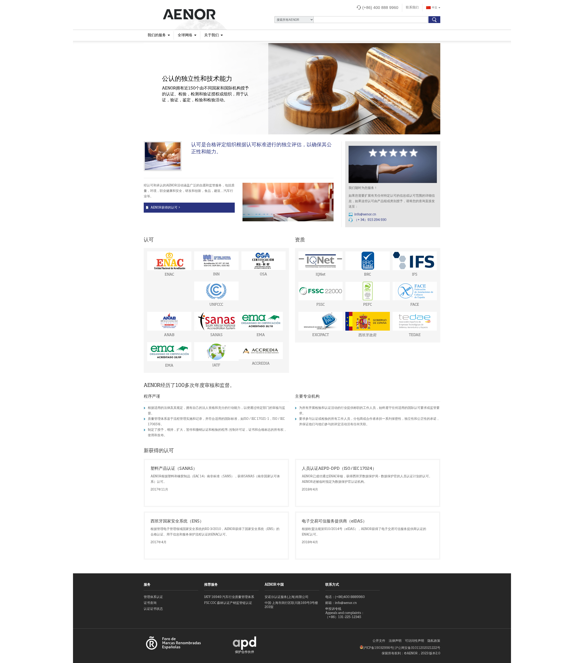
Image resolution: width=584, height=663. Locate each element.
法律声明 (395, 640)
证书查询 (150, 603)
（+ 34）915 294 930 (370, 220)
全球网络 (185, 35)
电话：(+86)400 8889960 (345, 597)
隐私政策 (434, 640)
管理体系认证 (153, 597)
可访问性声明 (414, 640)
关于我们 (211, 35)
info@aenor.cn (365, 214)
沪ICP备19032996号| (379, 648)
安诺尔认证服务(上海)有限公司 (286, 597)
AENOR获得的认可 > (165, 207)
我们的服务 (157, 35)
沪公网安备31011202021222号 (417, 648)
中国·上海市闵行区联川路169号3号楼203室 (291, 605)
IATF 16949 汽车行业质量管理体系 (229, 597)
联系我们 (412, 7)
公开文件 (379, 640)
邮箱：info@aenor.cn (341, 603)
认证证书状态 (153, 609)
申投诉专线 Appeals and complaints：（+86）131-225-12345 (344, 613)
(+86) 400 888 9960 (380, 7)
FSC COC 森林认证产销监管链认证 (228, 603)
